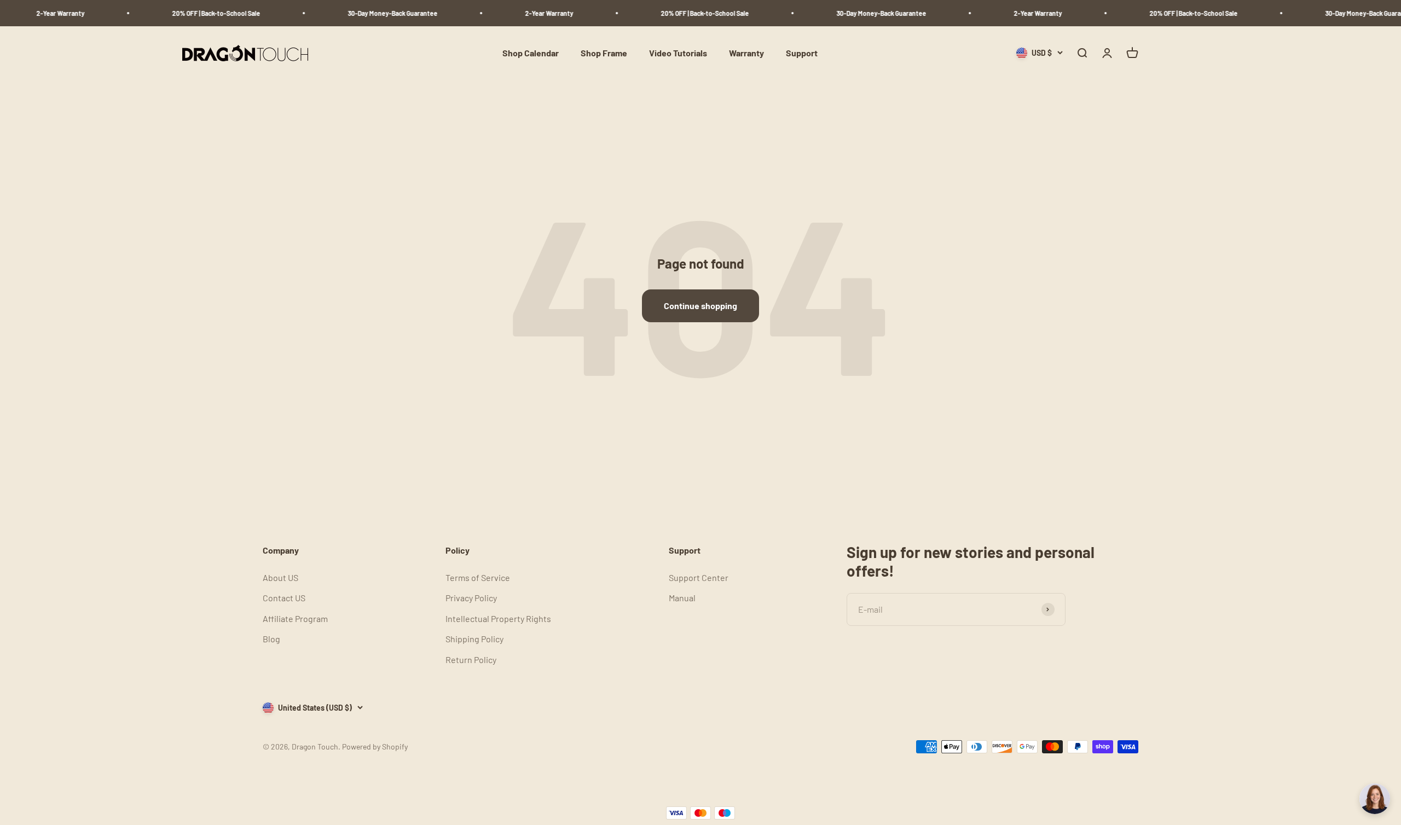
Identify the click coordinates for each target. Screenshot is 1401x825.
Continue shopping (700, 305)
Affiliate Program (295, 618)
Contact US (284, 597)
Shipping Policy (474, 639)
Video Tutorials (678, 53)
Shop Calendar (530, 53)
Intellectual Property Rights (498, 618)
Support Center (698, 577)
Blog (271, 639)
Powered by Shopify (375, 746)
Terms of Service (477, 577)
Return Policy (470, 659)
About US (280, 577)
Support (802, 53)
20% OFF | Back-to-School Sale (200, 13)
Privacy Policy (471, 597)
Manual (682, 597)
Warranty (746, 53)
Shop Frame (604, 53)
